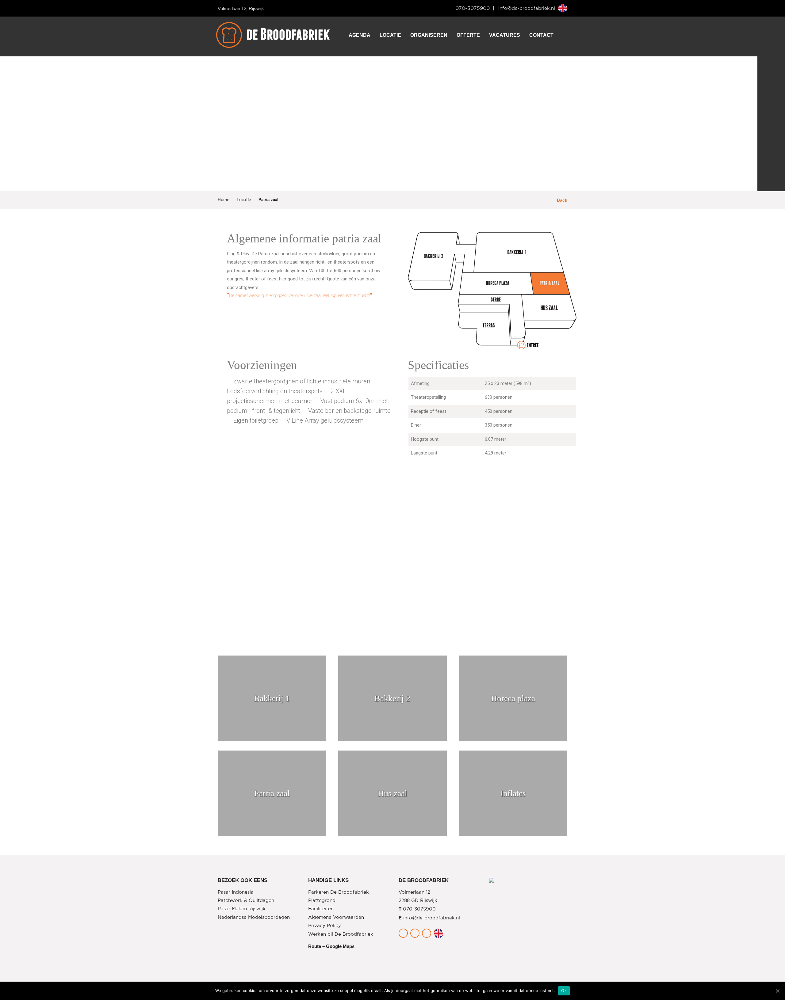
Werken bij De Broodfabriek (340, 934)
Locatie (390, 35)
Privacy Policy (324, 925)
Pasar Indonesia (236, 892)
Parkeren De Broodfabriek (338, 892)
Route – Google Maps (331, 946)
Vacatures (504, 35)
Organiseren (428, 35)
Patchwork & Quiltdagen (246, 900)
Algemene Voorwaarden (336, 917)
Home (223, 200)
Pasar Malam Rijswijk (242, 909)
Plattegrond (321, 900)
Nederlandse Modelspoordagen (254, 917)
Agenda (359, 35)
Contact (541, 35)
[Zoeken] (561, 35)
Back (561, 200)
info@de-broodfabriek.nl (526, 8)
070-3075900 (472, 8)
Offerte (468, 35)
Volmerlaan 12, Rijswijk (241, 8)
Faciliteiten (321, 909)
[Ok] (777, 991)
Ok (564, 990)
